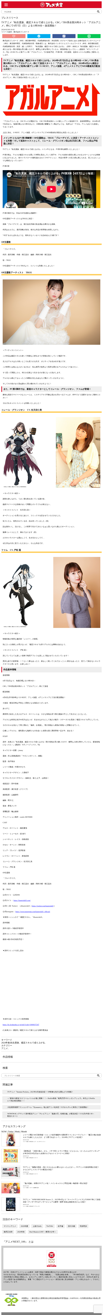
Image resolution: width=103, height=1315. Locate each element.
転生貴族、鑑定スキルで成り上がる (27, 1043)
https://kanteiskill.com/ (22, 900)
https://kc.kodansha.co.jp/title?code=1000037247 (21, 1025)
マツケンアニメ (10, 1226)
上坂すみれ (37, 1226)
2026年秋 (21, 1232)
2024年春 (5, 1043)
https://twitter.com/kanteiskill (43, 906)
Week (17, 1131)
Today (10, 1131)
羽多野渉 (83, 1226)
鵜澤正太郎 (8, 1232)
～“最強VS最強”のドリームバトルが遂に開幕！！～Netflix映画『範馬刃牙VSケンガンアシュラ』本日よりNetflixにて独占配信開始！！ (51, 1099)
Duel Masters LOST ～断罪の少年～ (42, 1232)
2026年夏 (24, 1226)
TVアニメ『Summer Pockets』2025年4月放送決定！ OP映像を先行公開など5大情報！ (40, 1092)
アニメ (4, 1048)
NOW (4, 1131)
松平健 (60, 1226)
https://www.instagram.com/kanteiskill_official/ (32, 912)
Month (24, 1131)
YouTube (49, 1226)
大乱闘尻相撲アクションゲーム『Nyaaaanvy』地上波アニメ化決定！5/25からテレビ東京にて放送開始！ (48, 1107)
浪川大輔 (71, 1226)
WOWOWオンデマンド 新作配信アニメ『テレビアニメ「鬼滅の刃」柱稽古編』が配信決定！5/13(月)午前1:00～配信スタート (50, 1115)
